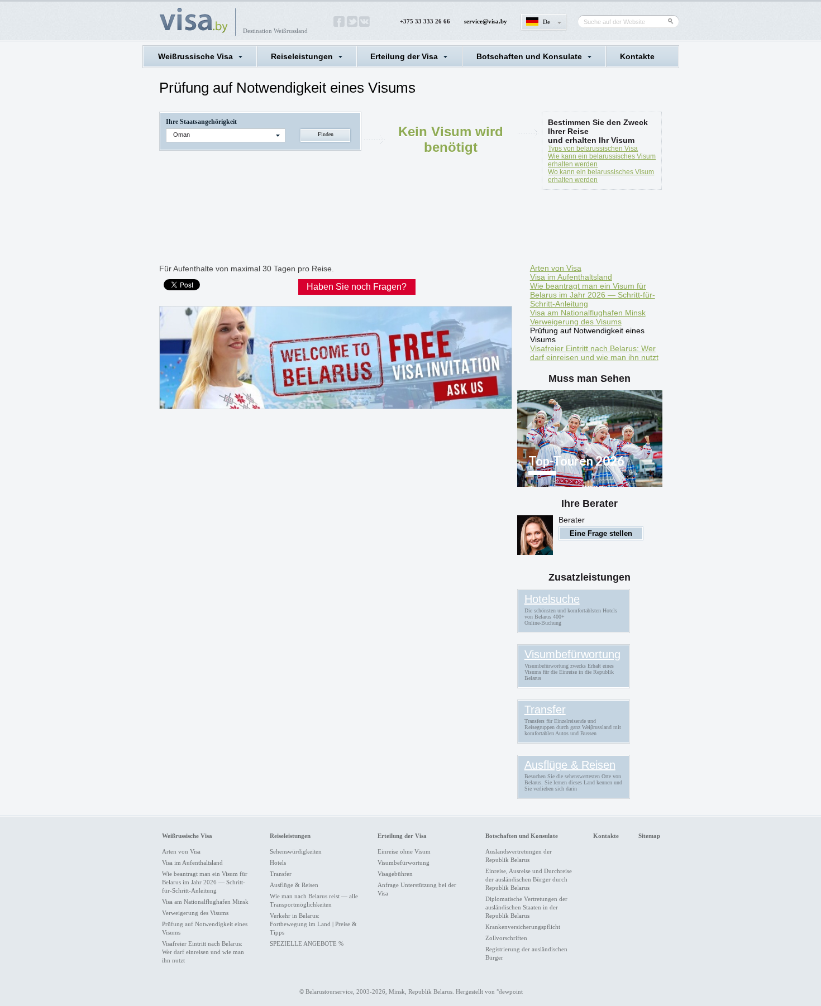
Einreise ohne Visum (404, 851)
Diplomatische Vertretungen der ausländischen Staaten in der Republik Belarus (526, 907)
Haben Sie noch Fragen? (357, 286)
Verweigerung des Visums (576, 321)
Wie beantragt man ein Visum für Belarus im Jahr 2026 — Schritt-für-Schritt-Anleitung (592, 294)
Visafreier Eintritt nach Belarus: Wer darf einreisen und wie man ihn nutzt (594, 353)
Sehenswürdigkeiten (296, 851)
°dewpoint (510, 991)
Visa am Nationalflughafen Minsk (588, 312)
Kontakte (637, 56)
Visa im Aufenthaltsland (571, 276)
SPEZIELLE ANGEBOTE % (306, 943)
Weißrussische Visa (195, 56)
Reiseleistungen (302, 56)
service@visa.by (485, 21)
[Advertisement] (362, 229)
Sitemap (649, 835)
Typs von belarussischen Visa (593, 148)
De (546, 21)
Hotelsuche (552, 599)
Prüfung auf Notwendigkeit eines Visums (587, 335)
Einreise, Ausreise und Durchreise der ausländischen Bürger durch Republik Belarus (528, 879)
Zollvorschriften (506, 938)
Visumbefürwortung (572, 654)
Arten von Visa (555, 268)
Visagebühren (395, 873)
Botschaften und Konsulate (529, 56)
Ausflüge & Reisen (569, 765)
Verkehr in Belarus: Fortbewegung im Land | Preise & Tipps (313, 924)
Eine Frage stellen (601, 533)
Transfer (545, 709)
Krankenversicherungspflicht (522, 926)
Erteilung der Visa (404, 56)
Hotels (278, 862)
